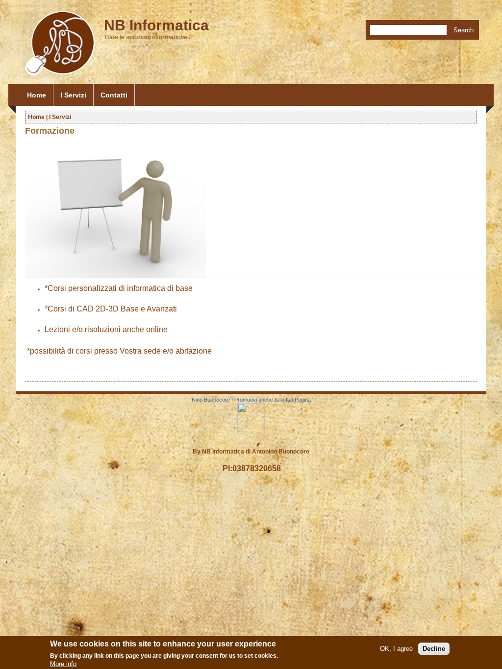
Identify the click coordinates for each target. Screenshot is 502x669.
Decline (434, 648)
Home (36, 95)
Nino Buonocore (211, 400)
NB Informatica (156, 25)
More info (63, 664)
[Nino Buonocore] (251, 431)
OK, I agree (396, 648)
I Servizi (73, 95)
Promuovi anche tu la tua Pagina (272, 400)
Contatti (113, 95)
